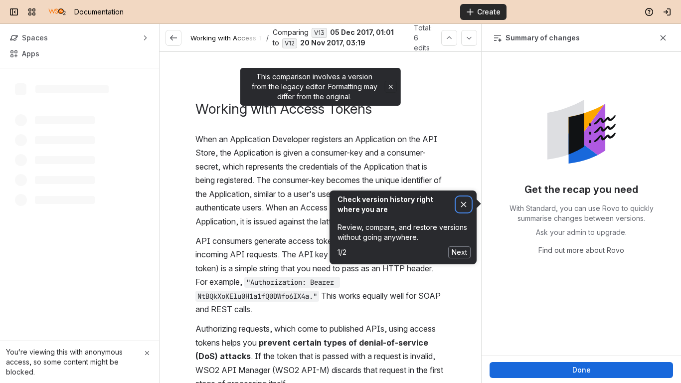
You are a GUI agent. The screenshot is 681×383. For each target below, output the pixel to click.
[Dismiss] (464, 204)
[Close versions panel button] (663, 38)
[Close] (147, 353)
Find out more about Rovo (581, 250)
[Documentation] (57, 12)
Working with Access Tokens (235, 38)
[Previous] (449, 38)
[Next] (469, 38)
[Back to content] (173, 38)
